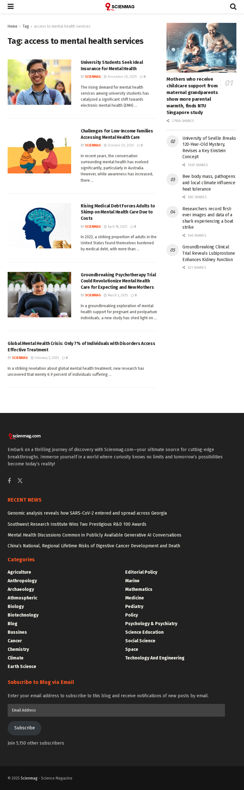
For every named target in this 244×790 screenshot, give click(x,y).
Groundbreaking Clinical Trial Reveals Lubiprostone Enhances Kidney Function (208, 253)
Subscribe (24, 728)
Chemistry (18, 649)
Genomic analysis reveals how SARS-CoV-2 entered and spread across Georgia (87, 513)
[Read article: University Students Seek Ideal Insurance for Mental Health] (39, 82)
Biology (16, 606)
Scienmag (29, 778)
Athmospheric (22, 598)
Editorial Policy (141, 572)
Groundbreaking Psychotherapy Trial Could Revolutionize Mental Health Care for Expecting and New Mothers (118, 281)
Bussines (17, 632)
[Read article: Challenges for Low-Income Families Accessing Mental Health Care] (39, 150)
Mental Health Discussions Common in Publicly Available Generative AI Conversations (94, 535)
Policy (131, 615)
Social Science (140, 641)
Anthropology (22, 581)
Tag (26, 26)
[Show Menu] (11, 6)
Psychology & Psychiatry (151, 623)
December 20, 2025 (122, 77)
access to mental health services (62, 26)
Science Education (144, 632)
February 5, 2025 (46, 358)
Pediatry (134, 606)
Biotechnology (23, 615)
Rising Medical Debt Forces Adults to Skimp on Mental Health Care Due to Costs (118, 212)
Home (12, 26)
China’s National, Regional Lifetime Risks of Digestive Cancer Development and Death (94, 546)
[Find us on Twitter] (20, 481)
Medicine (134, 598)
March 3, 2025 (117, 295)
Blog (12, 623)
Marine (132, 581)
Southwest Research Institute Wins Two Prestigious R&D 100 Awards (77, 524)
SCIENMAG (93, 77)
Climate (16, 658)
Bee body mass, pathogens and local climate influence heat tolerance (208, 183)
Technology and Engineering (155, 658)
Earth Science (22, 666)
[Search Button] (233, 6)
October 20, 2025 (120, 145)
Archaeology (21, 589)
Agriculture (19, 572)
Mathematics (138, 589)
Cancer (15, 641)
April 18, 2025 (117, 227)
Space (131, 649)
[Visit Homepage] (122, 6)
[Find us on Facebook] (9, 481)
